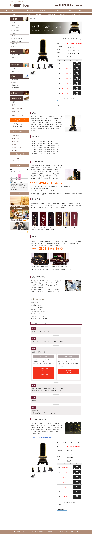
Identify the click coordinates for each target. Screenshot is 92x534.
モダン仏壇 (15, 57)
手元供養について (39, 14)
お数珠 (19, 76)
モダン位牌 (15, 35)
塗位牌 (34, 18)
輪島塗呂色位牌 (16, 25)
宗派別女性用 (15, 87)
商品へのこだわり (16, 10)
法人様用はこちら (17, 126)
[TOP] (6, 10)
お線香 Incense (19, 98)
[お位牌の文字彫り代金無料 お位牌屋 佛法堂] (20, 6)
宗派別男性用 (15, 85)
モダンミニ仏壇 (16, 55)
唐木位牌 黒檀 (15, 27)
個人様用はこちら (17, 124)
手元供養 (19, 65)
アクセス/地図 (15, 141)
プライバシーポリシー (17, 150)
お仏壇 (19, 51)
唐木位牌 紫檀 (15, 30)
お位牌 (19, 19)
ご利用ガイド (29, 10)
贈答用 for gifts (16, 102)
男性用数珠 (15, 79)
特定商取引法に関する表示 (38, 531)
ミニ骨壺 (14, 68)
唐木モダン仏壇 (16, 60)
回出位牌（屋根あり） (18, 41)
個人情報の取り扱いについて (55, 531)
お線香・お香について (75, 14)
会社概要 (69, 10)
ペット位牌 (15, 46)
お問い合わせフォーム (17, 161)
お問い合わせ (82, 10)
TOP (31, 18)
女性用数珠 (15, 82)
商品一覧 (42, 10)
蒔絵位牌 (14, 33)
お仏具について (63, 14)
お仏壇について (28, 14)
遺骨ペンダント (16, 71)
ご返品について (61, 100)
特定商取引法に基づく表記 (19, 147)
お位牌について (16, 14)
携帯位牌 (14, 43)
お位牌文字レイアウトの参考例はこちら (41, 437)
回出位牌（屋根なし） (18, 38)
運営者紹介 (15, 144)
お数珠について (51, 14)
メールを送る (15, 158)
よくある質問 (55, 10)
